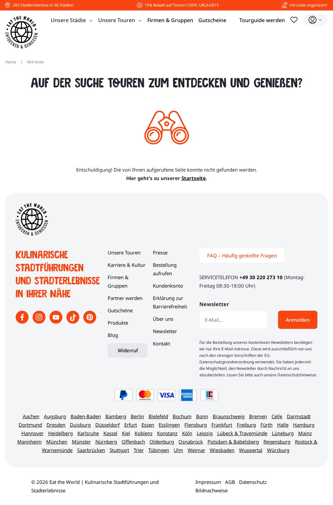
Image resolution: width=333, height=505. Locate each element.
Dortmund (30, 424)
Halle (282, 424)
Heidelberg (60, 433)
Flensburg (195, 424)
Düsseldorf (107, 424)
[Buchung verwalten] (315, 19)
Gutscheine (212, 20)
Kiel (126, 433)
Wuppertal (250, 450)
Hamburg (303, 424)
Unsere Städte (68, 20)
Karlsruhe (88, 433)
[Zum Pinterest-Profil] (89, 321)
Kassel (110, 433)
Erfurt (130, 424)
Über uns (163, 319)
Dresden (56, 424)
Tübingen (158, 450)
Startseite (193, 178)
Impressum (208, 482)
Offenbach (133, 441)
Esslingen (169, 424)
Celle (277, 416)
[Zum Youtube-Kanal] (56, 321)
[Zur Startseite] (21, 32)
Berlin (137, 416)
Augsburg (55, 416)
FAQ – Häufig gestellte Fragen (242, 255)
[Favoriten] (294, 20)
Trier (139, 450)
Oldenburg (162, 441)
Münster (81, 441)
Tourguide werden (262, 20)
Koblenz (144, 433)
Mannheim (29, 441)
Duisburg (80, 424)
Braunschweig (229, 416)
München (56, 441)
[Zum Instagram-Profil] (40, 321)
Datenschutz (253, 482)
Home (10, 62)
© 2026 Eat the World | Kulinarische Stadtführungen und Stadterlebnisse (95, 486)
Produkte (118, 322)
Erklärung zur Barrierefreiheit (170, 302)
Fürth (266, 424)
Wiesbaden (222, 450)
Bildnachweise (211, 490)
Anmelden (298, 320)
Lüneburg (283, 433)
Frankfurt (221, 424)
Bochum (182, 416)
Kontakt (161, 343)
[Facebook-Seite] (23, 321)
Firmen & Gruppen (170, 20)
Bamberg (115, 416)
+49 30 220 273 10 (261, 277)
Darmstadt (299, 416)
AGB (230, 482)
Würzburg (278, 450)
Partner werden (125, 298)
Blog (113, 335)
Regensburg (276, 441)
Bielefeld (158, 416)
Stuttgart (119, 450)
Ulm (178, 450)
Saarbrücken (91, 450)
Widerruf (128, 350)
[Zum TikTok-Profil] (73, 321)
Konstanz (167, 433)
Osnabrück (191, 441)
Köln (187, 433)
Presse (160, 252)
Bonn (202, 416)
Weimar (196, 450)
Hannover (32, 433)
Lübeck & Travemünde (242, 433)
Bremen (258, 416)
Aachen (31, 416)
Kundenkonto (168, 285)
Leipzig (205, 433)
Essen (147, 424)
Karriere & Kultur (126, 265)
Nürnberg (106, 441)
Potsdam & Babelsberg (233, 441)
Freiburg (246, 424)
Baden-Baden (86, 416)
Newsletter (165, 331)
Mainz (305, 433)
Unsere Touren (116, 20)
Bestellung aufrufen (165, 269)
